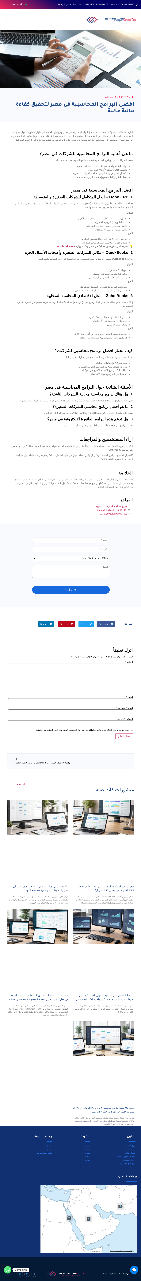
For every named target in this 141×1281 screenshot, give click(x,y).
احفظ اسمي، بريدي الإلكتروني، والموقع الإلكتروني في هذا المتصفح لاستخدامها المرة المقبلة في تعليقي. (83, 730)
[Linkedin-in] (20, 1274)
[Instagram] (27, 1274)
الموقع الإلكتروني (125, 719)
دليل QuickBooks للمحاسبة (113, 513)
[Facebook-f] (34, 1274)
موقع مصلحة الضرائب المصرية (111, 506)
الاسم (129, 697)
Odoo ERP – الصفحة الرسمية (112, 509)
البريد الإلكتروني (124, 708)
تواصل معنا (16, 4)
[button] (106, 624)
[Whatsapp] (7, 1269)
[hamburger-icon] (7, 19)
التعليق (129, 662)
